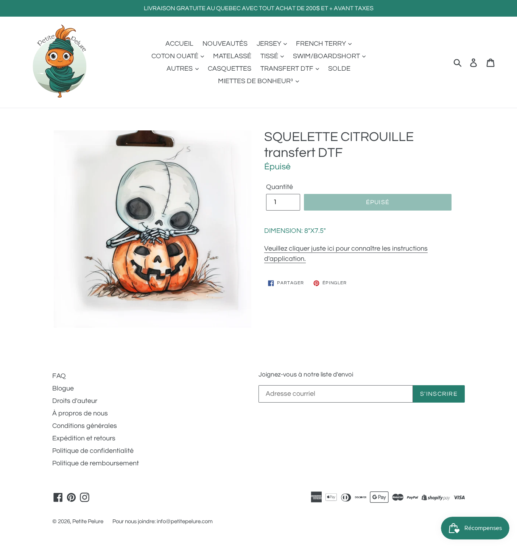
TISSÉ (270, 56)
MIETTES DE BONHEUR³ (256, 81)
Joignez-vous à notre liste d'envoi (305, 374)
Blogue (63, 388)
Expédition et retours (83, 438)
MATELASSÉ (232, 56)
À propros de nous (80, 413)
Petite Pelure (87, 521)
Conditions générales (84, 425)
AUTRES (180, 68)
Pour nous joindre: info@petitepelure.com (162, 521)
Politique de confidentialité (93, 450)
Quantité (279, 187)
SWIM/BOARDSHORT (327, 56)
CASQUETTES (229, 68)
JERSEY (270, 43)
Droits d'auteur (74, 400)
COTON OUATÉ (175, 56)
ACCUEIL (179, 43)
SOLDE (339, 68)
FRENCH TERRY (321, 43)
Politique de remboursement (95, 463)
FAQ (59, 376)
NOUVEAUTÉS (225, 43)
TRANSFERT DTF (287, 68)
